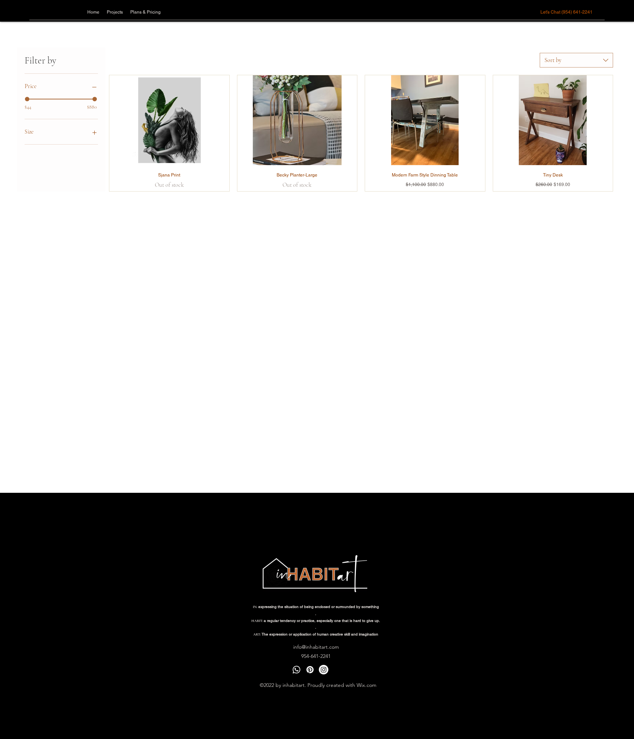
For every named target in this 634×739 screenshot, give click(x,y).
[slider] (27, 99)
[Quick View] (169, 120)
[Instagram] (323, 669)
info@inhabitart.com (316, 647)
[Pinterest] (310, 669)
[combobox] (576, 60)
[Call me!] (296, 669)
